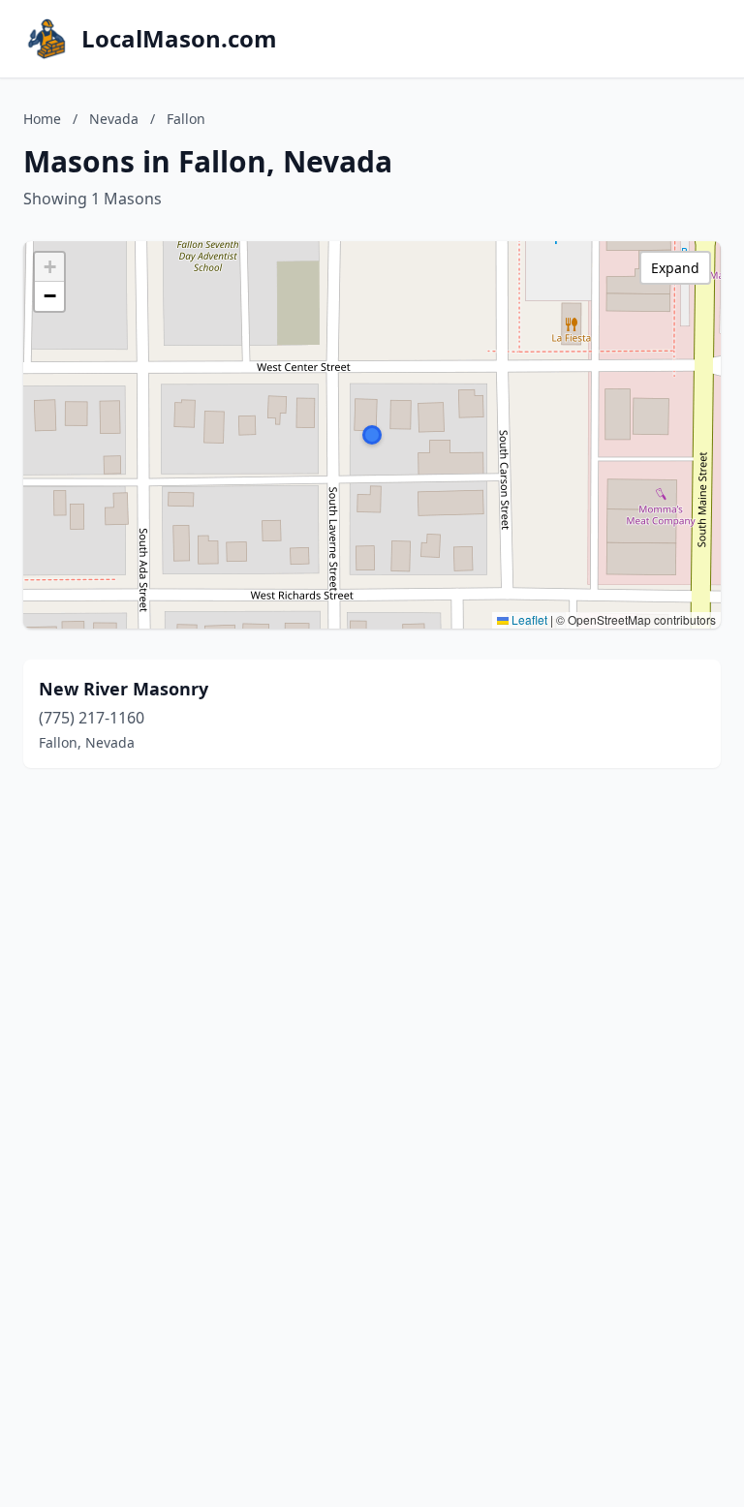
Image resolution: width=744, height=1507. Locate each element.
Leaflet (528, 619)
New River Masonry (123, 688)
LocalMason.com (179, 38)
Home (42, 118)
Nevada (114, 118)
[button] (372, 435)
